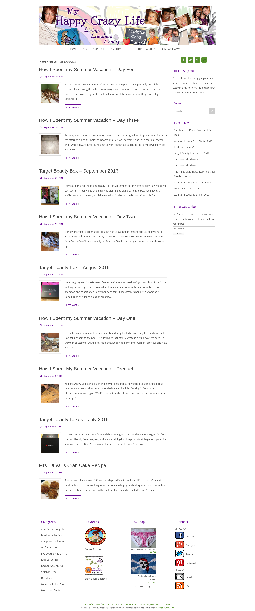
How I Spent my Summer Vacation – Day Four (87, 69)
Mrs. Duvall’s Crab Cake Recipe (72, 465)
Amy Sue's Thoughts (52, 529)
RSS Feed (96, 604)
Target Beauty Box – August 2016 (74, 267)
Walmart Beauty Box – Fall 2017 (191, 194)
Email (189, 577)
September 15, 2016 (53, 274)
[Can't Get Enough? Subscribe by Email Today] (179, 579)
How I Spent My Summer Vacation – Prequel (86, 368)
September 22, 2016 (53, 177)
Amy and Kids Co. (110, 604)
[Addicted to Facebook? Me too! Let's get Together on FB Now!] (179, 538)
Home (87, 604)
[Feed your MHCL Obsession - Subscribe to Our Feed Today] (179, 588)
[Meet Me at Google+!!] (179, 547)
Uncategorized (49, 578)
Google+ (190, 545)
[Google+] (204, 60)
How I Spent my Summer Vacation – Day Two (87, 216)
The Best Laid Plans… (186, 165)
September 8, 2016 (53, 375)
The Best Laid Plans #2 (186, 159)
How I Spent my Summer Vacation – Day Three (89, 120)
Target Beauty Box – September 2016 (78, 171)
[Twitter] (190, 60)
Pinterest (191, 563)
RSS (188, 586)
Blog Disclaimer (163, 604)
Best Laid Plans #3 (184, 147)
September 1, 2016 (53, 472)
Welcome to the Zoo (52, 584)
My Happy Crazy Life (164, 607)
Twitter (190, 554)
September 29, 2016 (53, 76)
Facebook (191, 536)
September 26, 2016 (53, 127)
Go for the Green (50, 547)
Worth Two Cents (50, 590)
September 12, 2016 (53, 325)
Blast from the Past (52, 535)
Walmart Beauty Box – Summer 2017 (194, 182)
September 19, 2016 (53, 223)
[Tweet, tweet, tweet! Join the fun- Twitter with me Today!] (179, 556)
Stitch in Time (49, 572)
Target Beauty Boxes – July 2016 (73, 419)
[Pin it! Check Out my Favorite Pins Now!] (179, 565)
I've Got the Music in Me (54, 553)
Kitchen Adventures (52, 566)
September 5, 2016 (53, 426)
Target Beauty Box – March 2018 (191, 153)
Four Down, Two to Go (186, 188)
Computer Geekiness (52, 541)
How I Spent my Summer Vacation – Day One (87, 318)
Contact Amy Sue (146, 604)
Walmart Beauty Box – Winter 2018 (193, 141)
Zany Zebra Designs (143, 586)
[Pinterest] (197, 60)
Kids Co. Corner (49, 559)
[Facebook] (183, 60)
